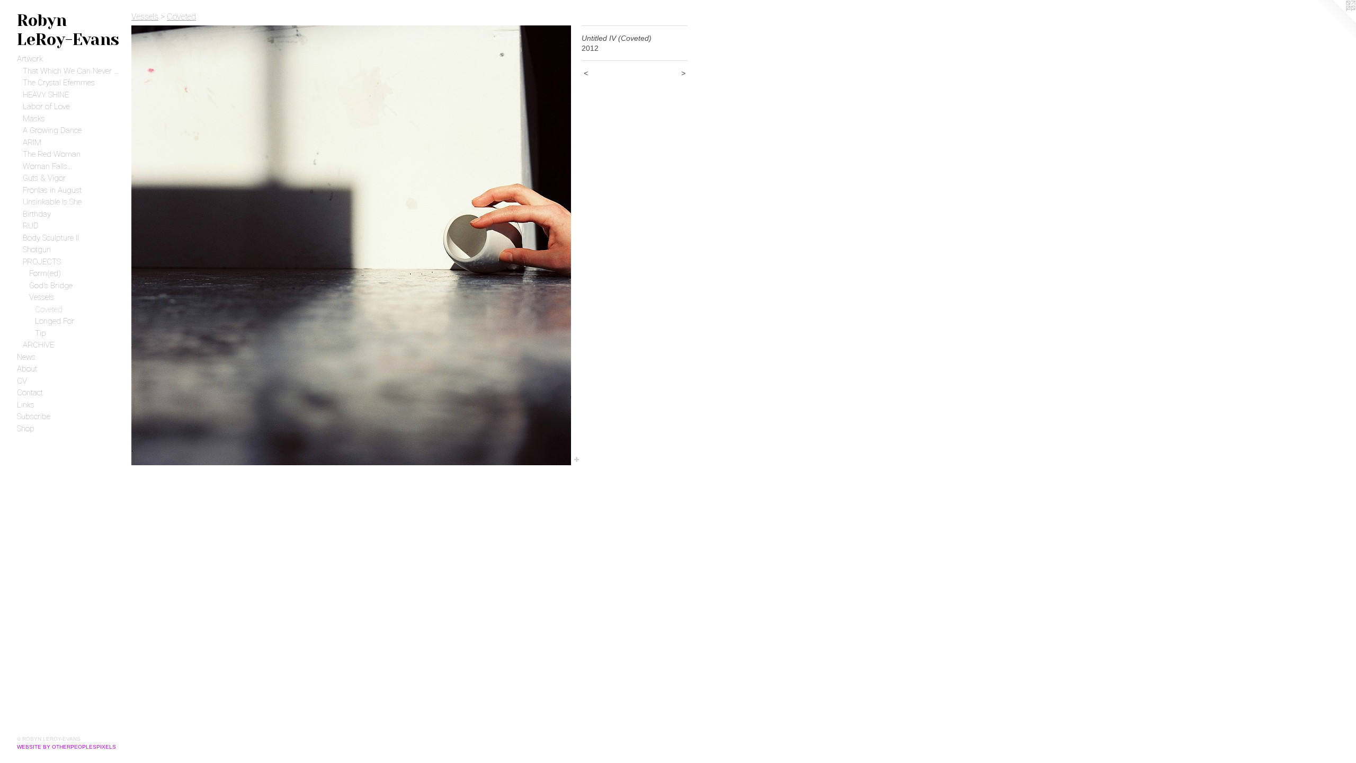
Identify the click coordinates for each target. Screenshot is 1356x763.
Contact (30, 392)
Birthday (37, 214)
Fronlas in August (52, 190)
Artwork (30, 59)
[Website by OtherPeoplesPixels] (1335, 21)
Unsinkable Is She (52, 202)
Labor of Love (46, 106)
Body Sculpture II (51, 238)
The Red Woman (52, 154)
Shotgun (37, 249)
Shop (25, 428)
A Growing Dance (52, 130)
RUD (31, 225)
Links (25, 405)
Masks (34, 118)
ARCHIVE (38, 345)
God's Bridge (51, 285)
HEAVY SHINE (46, 95)
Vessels (41, 297)
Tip (40, 333)
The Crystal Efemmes (59, 82)
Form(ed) (45, 273)
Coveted (49, 309)
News (26, 357)
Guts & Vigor (44, 178)
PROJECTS (42, 262)
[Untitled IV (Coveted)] (351, 245)
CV (22, 381)
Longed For (54, 321)
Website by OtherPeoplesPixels (66, 747)
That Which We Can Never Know (73, 71)
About (27, 369)
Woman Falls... (47, 166)
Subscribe (33, 416)
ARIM (32, 142)
